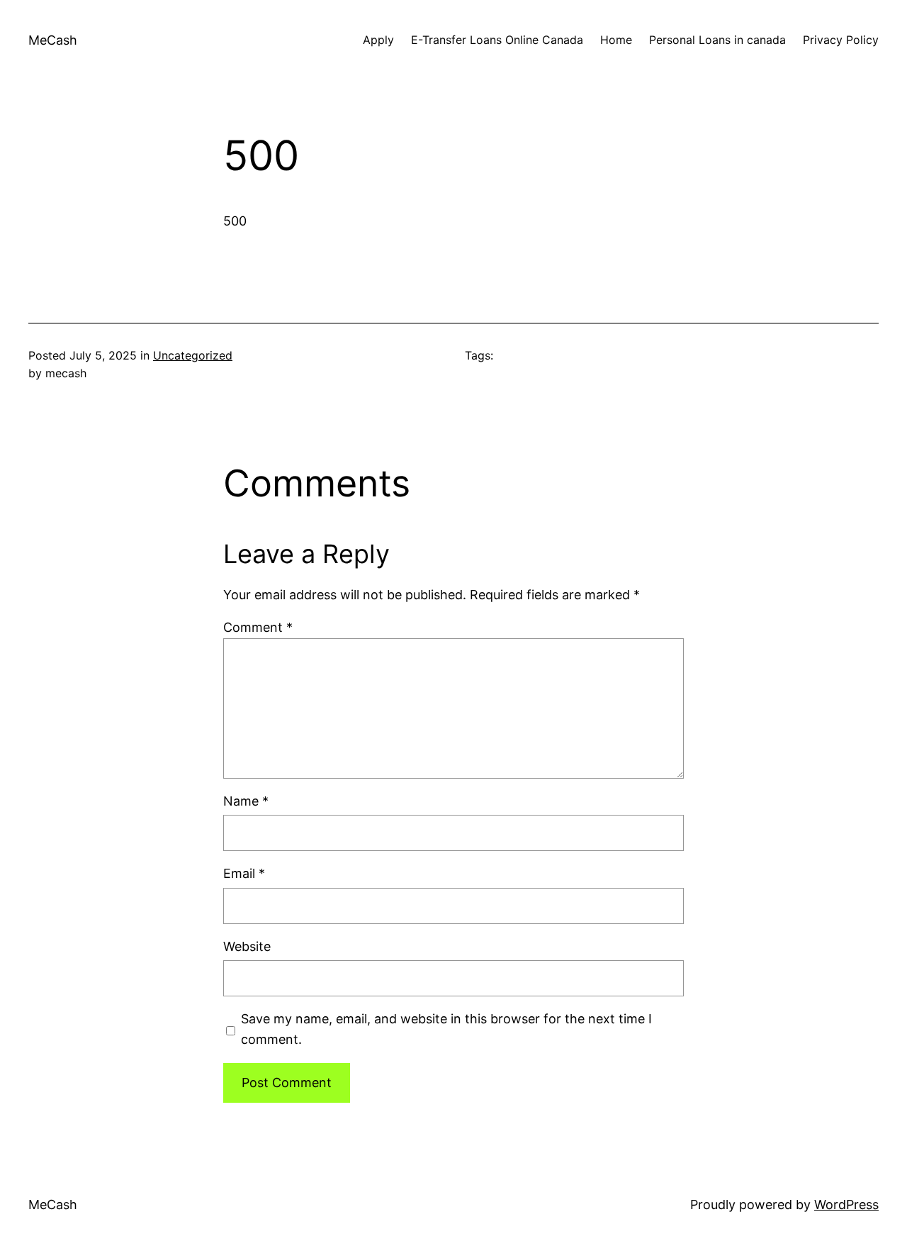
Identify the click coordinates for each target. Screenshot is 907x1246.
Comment (258, 627)
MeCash (52, 40)
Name (246, 801)
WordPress (846, 1204)
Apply (378, 40)
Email (244, 873)
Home (616, 40)
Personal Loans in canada (717, 40)
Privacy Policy (841, 40)
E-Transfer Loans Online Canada (497, 40)
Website (247, 946)
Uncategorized (192, 355)
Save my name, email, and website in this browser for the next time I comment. (446, 1029)
